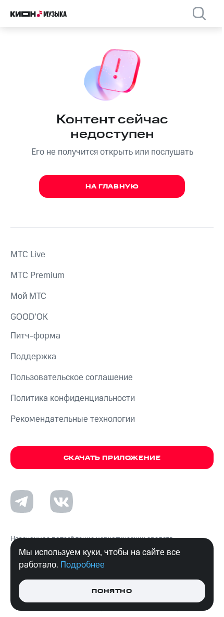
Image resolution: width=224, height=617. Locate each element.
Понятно (112, 591)
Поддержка (33, 356)
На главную (112, 186)
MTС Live (27, 254)
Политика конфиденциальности (72, 398)
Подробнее (82, 565)
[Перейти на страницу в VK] (61, 501)
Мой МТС (28, 296)
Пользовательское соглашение (71, 377)
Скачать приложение (112, 458)
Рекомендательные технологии (72, 419)
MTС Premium (37, 275)
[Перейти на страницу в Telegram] (21, 501)
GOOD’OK (29, 317)
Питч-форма (35, 336)
